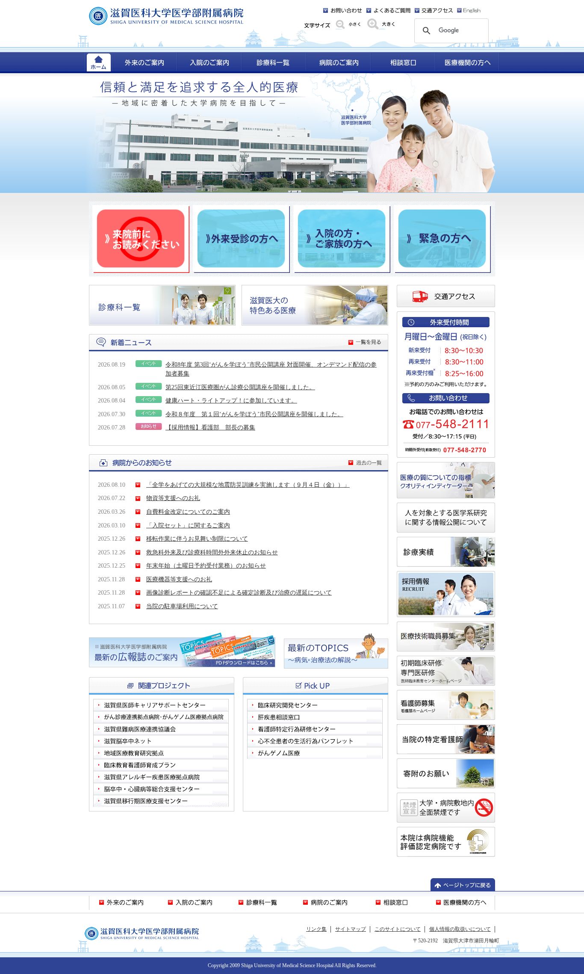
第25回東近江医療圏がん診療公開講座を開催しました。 (240, 387)
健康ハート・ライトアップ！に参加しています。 (231, 400)
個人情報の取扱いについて (460, 929)
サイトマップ (350, 929)
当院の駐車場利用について (182, 606)
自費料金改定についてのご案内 (188, 511)
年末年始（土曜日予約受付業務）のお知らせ (206, 565)
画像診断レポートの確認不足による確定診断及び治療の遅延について (239, 592)
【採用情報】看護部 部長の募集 (210, 427)
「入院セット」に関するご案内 (188, 525)
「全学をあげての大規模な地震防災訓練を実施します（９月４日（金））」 (248, 484)
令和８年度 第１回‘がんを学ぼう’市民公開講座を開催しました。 (254, 414)
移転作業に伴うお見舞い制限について (197, 538)
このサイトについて (398, 929)
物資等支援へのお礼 (173, 497)
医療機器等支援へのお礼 (179, 579)
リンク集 (316, 929)
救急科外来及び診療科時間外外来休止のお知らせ (212, 552)
